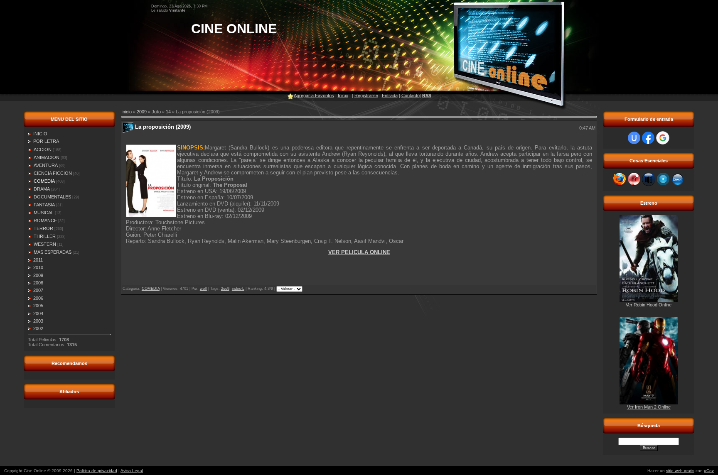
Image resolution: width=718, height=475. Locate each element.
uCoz (709, 470)
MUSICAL (44, 212)
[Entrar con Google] (662, 137)
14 (168, 111)
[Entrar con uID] (634, 138)
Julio (156, 111)
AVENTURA (46, 165)
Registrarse (366, 95)
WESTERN (45, 244)
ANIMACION (46, 157)
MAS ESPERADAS (52, 252)
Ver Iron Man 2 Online (649, 406)
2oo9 (225, 288)
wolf (203, 288)
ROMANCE (45, 220)
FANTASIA (44, 204)
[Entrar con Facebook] (648, 138)
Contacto (410, 95)
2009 (142, 111)
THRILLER (45, 236)
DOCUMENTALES (52, 196)
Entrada (390, 95)
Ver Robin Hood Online (648, 304)
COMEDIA (44, 181)
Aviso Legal (131, 470)
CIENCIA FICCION (53, 173)
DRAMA (42, 188)
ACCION (43, 149)
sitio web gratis (680, 470)
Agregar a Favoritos (314, 95)
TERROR (43, 228)
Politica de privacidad (96, 470)
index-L (238, 288)
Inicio (343, 95)
